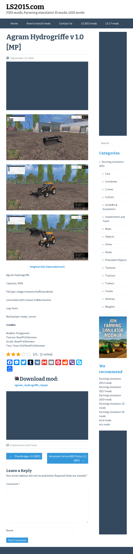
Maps (108, 228)
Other (108, 244)
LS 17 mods (112, 23)
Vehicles (110, 299)
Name (9, 530)
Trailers (109, 283)
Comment (13, 484)
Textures (110, 267)
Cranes (109, 189)
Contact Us (65, 23)
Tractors (110, 275)
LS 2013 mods (89, 23)
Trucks (109, 291)
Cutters (109, 197)
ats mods (104, 424)
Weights (110, 306)
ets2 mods (105, 420)
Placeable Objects (116, 260)
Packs (108, 252)
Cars (107, 173)
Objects (109, 236)
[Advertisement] (48, 86)
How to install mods (38, 23)
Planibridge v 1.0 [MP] (25, 456)
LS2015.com (25, 7)
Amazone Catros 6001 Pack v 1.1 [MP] (67, 458)
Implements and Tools (23, 445)
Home (14, 23)
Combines (111, 181)
